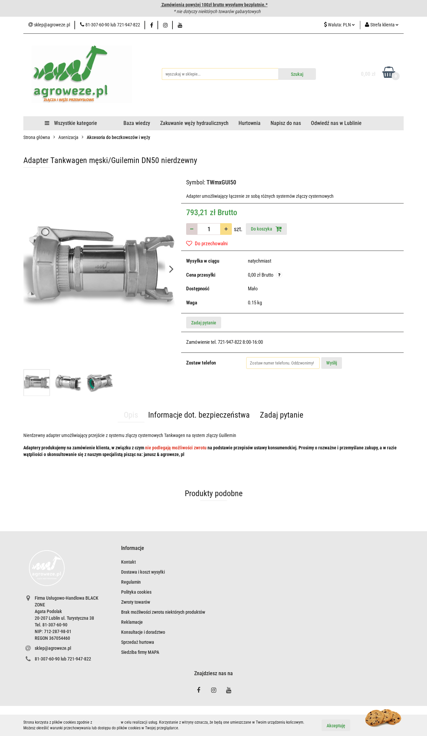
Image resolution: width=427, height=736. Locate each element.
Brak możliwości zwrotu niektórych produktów (163, 612)
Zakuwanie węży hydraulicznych (194, 123)
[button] (132, 548)
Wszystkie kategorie (75, 123)
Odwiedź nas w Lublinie (336, 123)
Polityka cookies (136, 592)
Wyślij (331, 362)
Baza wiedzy (136, 123)
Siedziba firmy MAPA (140, 652)
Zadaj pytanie (203, 322)
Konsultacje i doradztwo (143, 632)
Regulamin (131, 582)
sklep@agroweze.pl (53, 648)
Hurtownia (250, 123)
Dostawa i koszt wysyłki (143, 572)
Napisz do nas (286, 123)
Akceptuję (336, 725)
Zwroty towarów (135, 602)
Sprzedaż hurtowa (137, 642)
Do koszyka (262, 229)
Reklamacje (132, 622)
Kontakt (128, 562)
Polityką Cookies (106, 722)
